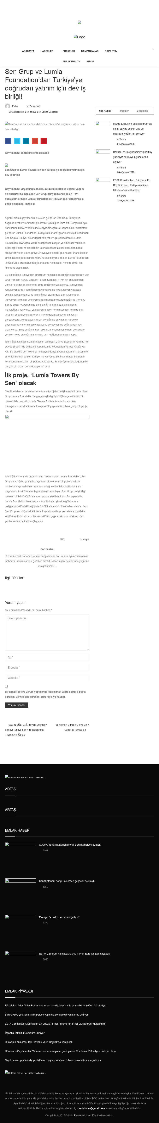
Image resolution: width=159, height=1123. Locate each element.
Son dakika (30, 111)
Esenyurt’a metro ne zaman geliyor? (59, 917)
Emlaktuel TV (71, 61)
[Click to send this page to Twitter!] (17, 141)
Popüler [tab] (124, 110)
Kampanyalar (90, 50)
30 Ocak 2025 (33, 106)
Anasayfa (28, 50)
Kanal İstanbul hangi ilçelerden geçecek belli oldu (67, 881)
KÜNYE (90, 61)
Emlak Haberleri (16, 111)
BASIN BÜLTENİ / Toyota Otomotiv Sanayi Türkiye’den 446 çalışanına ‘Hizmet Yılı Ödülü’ (26, 729)
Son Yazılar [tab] (105, 110)
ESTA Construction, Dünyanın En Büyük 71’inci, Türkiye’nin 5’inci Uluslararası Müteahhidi (131, 185)
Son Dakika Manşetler (47, 111)
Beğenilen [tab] (142, 110)
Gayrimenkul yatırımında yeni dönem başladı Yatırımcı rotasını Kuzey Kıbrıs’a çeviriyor (53, 1060)
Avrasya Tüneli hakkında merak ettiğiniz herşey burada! (70, 844)
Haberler (47, 50)
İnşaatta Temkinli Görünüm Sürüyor (25, 1032)
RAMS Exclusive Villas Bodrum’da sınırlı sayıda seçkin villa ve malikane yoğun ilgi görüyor (132, 128)
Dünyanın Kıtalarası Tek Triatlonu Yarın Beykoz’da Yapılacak (38, 1042)
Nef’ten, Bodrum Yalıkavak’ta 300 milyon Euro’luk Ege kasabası (74, 953)
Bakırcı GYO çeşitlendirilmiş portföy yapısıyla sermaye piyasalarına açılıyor (132, 156)
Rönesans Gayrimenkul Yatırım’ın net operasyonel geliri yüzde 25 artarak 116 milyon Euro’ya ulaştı (60, 1051)
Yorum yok (84, 539)
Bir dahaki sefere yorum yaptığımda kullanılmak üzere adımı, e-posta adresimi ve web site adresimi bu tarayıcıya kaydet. (45, 694)
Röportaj (111, 50)
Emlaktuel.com (82, 1115)
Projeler (69, 50)
